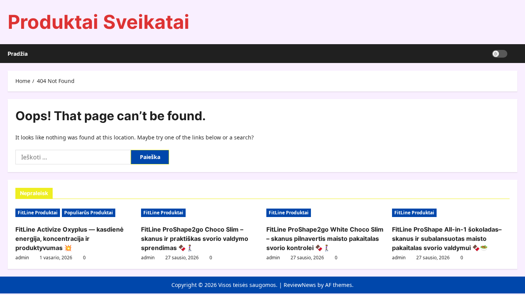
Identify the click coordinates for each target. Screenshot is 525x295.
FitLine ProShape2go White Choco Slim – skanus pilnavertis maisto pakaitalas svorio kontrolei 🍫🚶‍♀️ (325, 238)
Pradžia (18, 53)
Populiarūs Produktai (88, 212)
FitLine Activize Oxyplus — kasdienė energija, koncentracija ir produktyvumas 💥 (69, 238)
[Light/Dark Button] (499, 54)
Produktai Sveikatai (98, 21)
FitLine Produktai (38, 212)
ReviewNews (300, 284)
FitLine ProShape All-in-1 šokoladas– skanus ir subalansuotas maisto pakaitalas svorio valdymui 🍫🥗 (447, 238)
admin (22, 257)
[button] (515, 53)
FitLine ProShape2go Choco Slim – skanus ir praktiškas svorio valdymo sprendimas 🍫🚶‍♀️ (194, 238)
